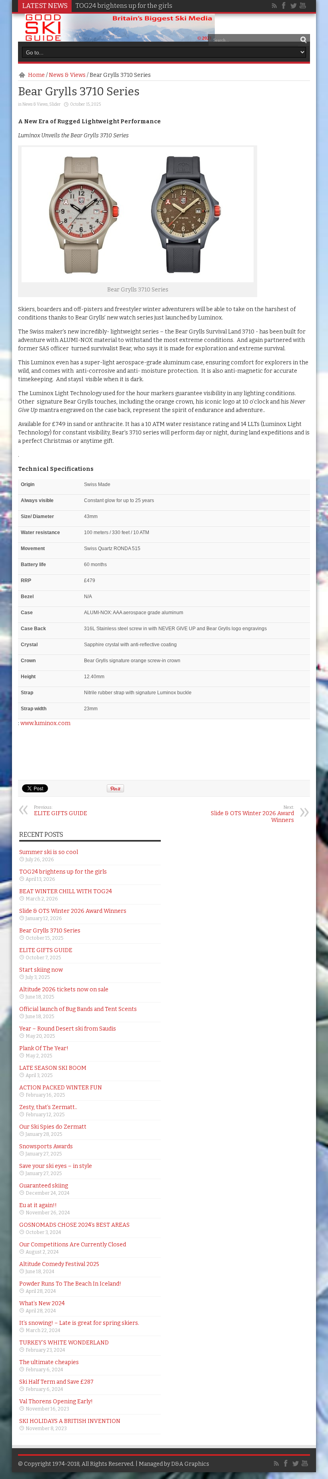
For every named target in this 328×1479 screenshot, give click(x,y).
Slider (55, 104)
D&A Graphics (190, 1464)
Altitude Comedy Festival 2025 (59, 1264)
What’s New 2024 (42, 1303)
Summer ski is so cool (48, 852)
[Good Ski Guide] (120, 39)
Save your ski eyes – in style (55, 1166)
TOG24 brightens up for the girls (124, 6)
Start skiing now (41, 970)
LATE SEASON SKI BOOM (52, 1068)
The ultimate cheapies (49, 1362)
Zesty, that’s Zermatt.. (48, 1107)
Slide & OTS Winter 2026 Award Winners (252, 814)
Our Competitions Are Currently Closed (72, 1244)
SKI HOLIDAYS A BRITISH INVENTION (69, 1421)
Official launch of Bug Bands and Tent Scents (78, 1009)
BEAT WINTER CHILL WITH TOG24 (65, 891)
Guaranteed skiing (43, 1185)
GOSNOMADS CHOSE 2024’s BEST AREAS (74, 1225)
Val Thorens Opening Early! (56, 1401)
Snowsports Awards (46, 1146)
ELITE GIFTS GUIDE (60, 811)
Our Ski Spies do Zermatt (52, 1126)
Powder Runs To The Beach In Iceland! (70, 1283)
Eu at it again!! (38, 1205)
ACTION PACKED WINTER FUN (60, 1087)
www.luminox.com (45, 723)
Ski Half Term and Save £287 (56, 1382)
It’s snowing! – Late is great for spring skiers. (79, 1323)
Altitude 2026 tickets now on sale (63, 989)
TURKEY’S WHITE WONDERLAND (64, 1342)
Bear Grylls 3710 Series (49, 930)
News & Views (67, 75)
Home (36, 75)
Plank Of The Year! (43, 1048)
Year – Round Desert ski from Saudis (67, 1028)
